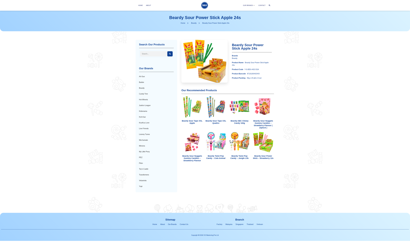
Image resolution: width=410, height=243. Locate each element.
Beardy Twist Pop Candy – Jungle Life (239, 157)
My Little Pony (144, 152)
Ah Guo (142, 76)
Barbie (141, 82)
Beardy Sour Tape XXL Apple (192, 122)
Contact (262, 5)
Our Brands (248, 5)
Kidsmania (143, 111)
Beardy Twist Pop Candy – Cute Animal (215, 157)
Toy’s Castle (143, 169)
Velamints (142, 180)
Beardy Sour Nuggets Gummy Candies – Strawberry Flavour (192, 158)
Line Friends (144, 128)
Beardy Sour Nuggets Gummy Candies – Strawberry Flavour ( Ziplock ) (263, 124)
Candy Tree (143, 94)
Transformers (144, 175)
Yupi (140, 186)
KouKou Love (144, 123)
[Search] (170, 53)
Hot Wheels (143, 100)
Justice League (145, 105)
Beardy (194, 23)
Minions (142, 146)
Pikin (141, 163)
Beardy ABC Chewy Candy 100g (239, 122)
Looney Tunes (144, 134)
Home (140, 5)
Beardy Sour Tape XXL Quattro (216, 122)
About (148, 5)
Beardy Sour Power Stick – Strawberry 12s (263, 157)
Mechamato (143, 140)
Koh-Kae (142, 117)
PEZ (140, 157)
